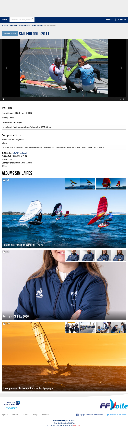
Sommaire (45, 415)
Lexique (35, 415)
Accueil (6, 25)
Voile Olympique (37, 25)
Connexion (109, 19)
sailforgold (23, 153)
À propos (5, 415)
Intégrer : (5, 143)
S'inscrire (122, 19)
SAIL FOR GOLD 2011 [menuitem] (50, 25)
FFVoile (110, 7)
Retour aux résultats (10, 34)
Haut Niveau (14, 25)
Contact (15, 415)
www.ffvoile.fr (77, 425)
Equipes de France (24, 25)
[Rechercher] (32, 19)
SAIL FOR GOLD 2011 (34, 34)
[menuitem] (5, 25)
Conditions (25, 415)
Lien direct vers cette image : (12, 123)
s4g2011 (16, 153)
